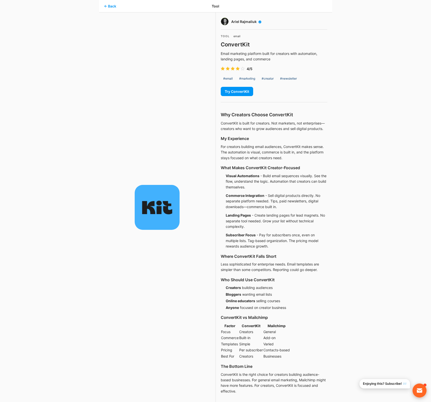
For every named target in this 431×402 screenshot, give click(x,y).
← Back (110, 6)
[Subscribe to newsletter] (420, 391)
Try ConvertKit (237, 91)
